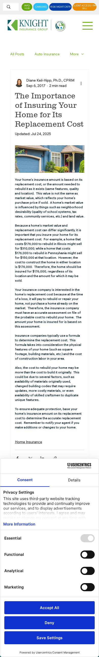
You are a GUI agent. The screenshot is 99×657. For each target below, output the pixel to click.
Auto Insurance (47, 54)
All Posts (17, 54)
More (74, 54)
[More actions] (81, 83)
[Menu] (87, 26)
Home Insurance (28, 442)
